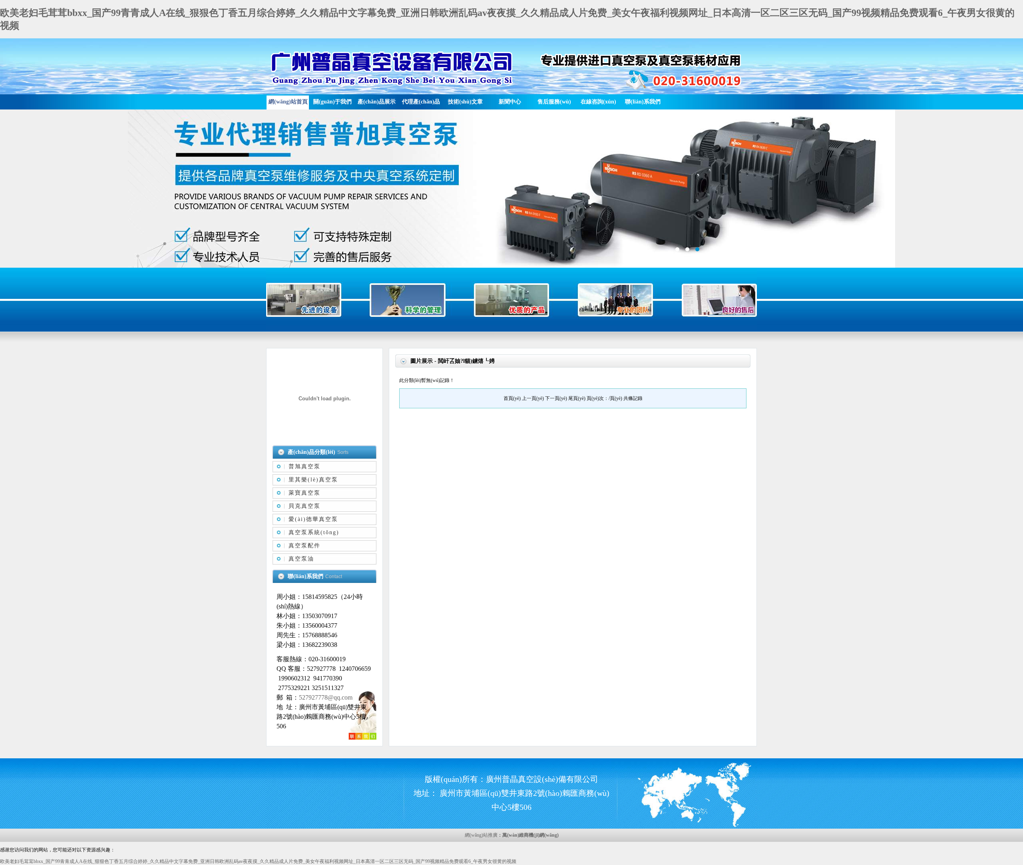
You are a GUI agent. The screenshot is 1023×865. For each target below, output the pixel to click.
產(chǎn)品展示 (377, 102)
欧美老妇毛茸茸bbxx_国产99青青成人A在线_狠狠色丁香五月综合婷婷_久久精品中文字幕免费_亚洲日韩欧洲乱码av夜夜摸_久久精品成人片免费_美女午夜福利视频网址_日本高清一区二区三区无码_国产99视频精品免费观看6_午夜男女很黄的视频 (258, 861)
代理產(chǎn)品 (421, 102)
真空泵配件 (304, 546)
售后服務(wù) (554, 102)
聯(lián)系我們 (643, 102)
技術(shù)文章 (465, 102)
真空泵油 (301, 559)
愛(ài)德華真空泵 (313, 519)
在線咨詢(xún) (598, 102)
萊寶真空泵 (304, 493)
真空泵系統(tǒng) (314, 532)
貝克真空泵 (304, 506)
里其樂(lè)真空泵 (313, 480)
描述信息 (511, 188)
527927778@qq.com (325, 697)
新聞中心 (510, 102)
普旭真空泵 (304, 466)
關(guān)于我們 (332, 102)
